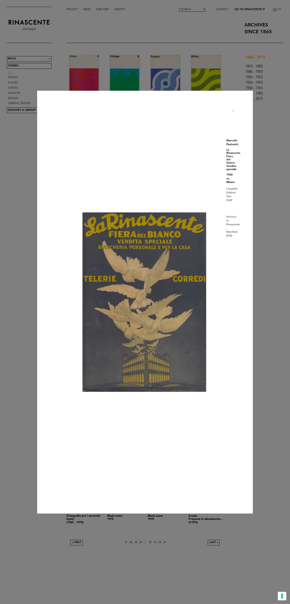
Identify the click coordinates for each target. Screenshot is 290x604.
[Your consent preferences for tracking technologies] (282, 596)
